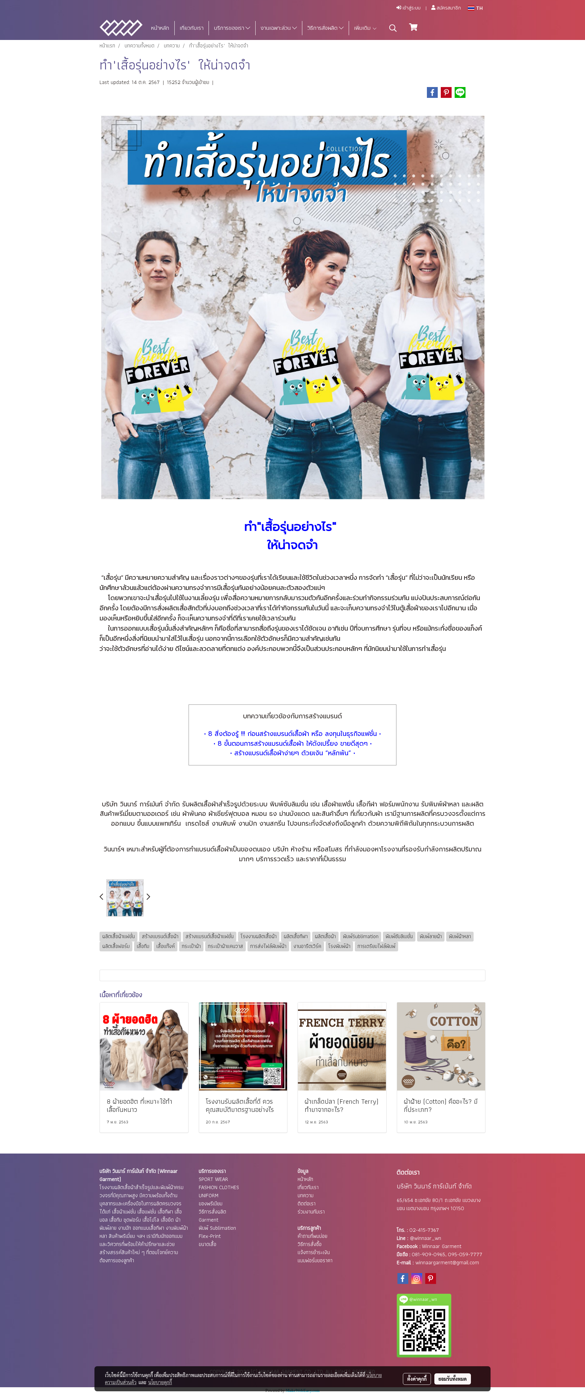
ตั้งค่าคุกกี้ (417, 1379)
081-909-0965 (428, 1254)
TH (478, 8)
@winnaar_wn (425, 1238)
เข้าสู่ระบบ (410, 8)
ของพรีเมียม (210, 1203)
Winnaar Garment (441, 1246)
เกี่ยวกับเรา (191, 28)
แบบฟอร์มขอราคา (315, 1260)
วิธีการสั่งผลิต (323, 28)
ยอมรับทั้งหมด (452, 1379)
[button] (393, 28)
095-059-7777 (465, 1254)
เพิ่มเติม (363, 28)
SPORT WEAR (213, 1179)
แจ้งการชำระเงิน (314, 1252)
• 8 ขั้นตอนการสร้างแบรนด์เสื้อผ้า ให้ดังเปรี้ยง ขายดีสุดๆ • (293, 743)
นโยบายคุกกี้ (160, 1382)
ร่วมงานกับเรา (311, 1211)
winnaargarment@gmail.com (447, 1262)
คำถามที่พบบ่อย (312, 1236)
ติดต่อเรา (307, 1203)
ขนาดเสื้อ (207, 1244)
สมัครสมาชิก (448, 8)
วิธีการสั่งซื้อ (310, 1244)
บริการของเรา (229, 28)
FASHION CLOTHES (219, 1187)
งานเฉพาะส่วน (276, 28)
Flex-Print (210, 1236)
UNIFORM (208, 1195)
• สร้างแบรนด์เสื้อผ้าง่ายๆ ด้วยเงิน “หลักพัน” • (292, 753)
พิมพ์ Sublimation (217, 1228)
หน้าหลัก (160, 28)
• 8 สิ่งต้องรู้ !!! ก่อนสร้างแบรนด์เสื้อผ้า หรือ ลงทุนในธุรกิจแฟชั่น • (292, 734)
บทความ (305, 1195)
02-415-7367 (424, 1230)
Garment (208, 1220)
